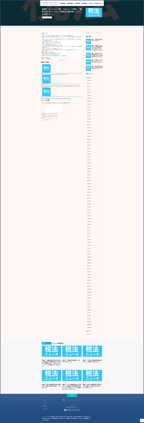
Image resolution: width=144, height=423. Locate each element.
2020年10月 (89, 256)
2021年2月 (89, 245)
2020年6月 (89, 268)
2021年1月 (89, 248)
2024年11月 (89, 130)
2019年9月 (89, 295)
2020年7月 (89, 265)
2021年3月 (89, 242)
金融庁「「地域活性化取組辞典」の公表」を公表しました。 (71, 361)
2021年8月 (89, 227)
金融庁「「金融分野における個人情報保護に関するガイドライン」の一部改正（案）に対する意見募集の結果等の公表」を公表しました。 (97, 55)
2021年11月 (89, 221)
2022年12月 (89, 192)
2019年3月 (89, 312)
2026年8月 (89, 80)
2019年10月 (89, 292)
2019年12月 (89, 286)
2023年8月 (89, 174)
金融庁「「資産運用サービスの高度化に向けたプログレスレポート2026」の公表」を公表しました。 (97, 61)
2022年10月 (89, 195)
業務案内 (63, 3)
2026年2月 (89, 95)
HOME (44, 400)
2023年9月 (89, 171)
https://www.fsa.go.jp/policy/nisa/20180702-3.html (50, 54)
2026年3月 (89, 92)
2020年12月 (89, 251)
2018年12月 (89, 321)
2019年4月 (89, 309)
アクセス (44, 402)
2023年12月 (89, 162)
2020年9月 (89, 259)
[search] (102, 33)
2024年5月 (89, 148)
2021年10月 (89, 224)
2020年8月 (89, 262)
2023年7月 (89, 177)
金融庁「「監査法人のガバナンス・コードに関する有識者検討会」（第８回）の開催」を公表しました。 (59, 73)
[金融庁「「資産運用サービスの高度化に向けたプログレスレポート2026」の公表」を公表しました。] (88, 62)
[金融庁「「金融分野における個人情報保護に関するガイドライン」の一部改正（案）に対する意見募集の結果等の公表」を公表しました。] (88, 55)
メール (42, 115)
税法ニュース (49, 17)
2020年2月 (89, 280)
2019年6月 (89, 303)
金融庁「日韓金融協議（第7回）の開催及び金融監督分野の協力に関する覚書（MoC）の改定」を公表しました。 (61, 83)
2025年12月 (89, 98)
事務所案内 (70, 3)
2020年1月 (89, 283)
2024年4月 (89, 151)
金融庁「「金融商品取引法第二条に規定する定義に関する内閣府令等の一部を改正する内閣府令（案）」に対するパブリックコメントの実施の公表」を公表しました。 (51, 363)
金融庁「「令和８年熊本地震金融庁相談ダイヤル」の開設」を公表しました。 (92, 361)
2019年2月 (89, 315)
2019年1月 (89, 318)
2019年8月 (89, 298)
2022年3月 (89, 212)
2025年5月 (89, 115)
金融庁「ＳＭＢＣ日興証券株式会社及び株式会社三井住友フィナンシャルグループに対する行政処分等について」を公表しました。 (62, 97)
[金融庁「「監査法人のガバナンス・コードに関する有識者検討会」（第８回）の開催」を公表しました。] (46, 68)
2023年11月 (89, 165)
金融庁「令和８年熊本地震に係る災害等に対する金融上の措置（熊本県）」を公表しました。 (51, 386)
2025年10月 (89, 104)
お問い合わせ (99, 3)
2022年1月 (89, 218)
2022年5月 (89, 206)
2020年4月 (89, 274)
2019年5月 (89, 306)
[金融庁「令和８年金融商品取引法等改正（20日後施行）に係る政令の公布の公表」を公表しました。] (88, 68)
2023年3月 (89, 189)
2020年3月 (89, 277)
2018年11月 (89, 324)
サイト (42, 117)
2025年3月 (89, 121)
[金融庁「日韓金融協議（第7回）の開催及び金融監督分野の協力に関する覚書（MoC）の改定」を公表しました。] (46, 79)
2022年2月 (89, 215)
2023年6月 (89, 180)
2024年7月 (89, 142)
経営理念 (78, 3)
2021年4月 (89, 239)
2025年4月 (89, 118)
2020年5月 (89, 271)
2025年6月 (89, 112)
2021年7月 (89, 230)
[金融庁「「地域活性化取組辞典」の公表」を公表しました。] (88, 41)
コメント (42, 112)
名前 (42, 114)
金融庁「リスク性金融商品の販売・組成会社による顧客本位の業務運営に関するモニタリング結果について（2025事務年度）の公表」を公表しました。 (71, 387)
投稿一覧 (61, 60)
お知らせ (91, 3)
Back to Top (72, 395)
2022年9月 (89, 198)
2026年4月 (89, 89)
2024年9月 (89, 136)
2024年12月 (89, 127)
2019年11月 (89, 289)
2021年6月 (89, 233)
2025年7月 (89, 109)
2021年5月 (89, 236)
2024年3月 (89, 154)
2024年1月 (89, 159)
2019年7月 (89, 301)
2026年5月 (89, 86)
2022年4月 (89, 209)
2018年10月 (89, 327)
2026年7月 (89, 83)
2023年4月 (89, 186)
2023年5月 (89, 183)
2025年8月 (89, 107)
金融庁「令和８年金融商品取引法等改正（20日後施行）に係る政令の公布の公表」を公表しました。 (97, 67)
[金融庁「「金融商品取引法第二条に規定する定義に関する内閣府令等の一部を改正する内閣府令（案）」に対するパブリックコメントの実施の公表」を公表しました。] (88, 47)
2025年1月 (89, 124)
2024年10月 (89, 133)
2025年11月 (89, 101)
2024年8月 (89, 139)
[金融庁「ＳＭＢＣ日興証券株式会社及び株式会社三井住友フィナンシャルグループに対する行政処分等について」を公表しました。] (46, 91)
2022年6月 (89, 204)
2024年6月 (89, 145)
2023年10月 (89, 168)
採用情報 (85, 3)
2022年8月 (89, 201)
